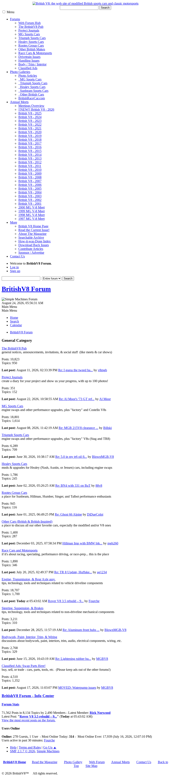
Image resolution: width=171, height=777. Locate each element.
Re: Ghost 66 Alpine (68, 514)
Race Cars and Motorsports (20, 550)
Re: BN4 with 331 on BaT (73, 485)
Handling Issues (28, 60)
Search (105, 7)
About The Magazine (32, 234)
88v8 (99, 485)
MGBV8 (102, 659)
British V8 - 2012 (29, 162)
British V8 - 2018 (29, 139)
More (13, 222)
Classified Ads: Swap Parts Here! (23, 666)
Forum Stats (10, 704)
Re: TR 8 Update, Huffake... (73, 572)
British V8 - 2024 (29, 117)
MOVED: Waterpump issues (77, 687)
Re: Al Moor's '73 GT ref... (76, 399)
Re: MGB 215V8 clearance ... (78, 428)
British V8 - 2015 (29, 151)
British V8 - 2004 (29, 192)
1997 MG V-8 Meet (31, 218)
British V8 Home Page (33, 226)
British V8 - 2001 (29, 203)
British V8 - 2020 (29, 132)
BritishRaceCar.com (31, 98)
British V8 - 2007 (29, 181)
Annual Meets (19, 102)
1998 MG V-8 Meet (31, 215)
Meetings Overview (31, 106)
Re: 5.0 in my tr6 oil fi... (71, 456)
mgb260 (112, 543)
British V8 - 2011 (29, 166)
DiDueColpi (95, 514)
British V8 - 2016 (29, 147)
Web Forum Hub (29, 23)
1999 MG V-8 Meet (31, 211)
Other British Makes (31, 49)
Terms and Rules (30, 747)
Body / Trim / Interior (32, 64)
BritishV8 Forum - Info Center (28, 696)
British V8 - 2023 (29, 121)
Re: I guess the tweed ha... (75, 370)
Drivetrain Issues (29, 57)
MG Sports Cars (29, 34)
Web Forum (97, 762)
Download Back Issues (33, 245)
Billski (107, 428)
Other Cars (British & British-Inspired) (27, 521)
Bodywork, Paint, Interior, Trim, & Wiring (29, 637)
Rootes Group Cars (31, 45)
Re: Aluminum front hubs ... (81, 630)
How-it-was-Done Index (34, 241)
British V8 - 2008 (29, 177)
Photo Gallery (73, 762)
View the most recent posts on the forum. (28, 720)
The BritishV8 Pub (30, 26)
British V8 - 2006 (29, 185)
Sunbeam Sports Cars (33, 90)
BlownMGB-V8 (103, 456)
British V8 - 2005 (29, 188)
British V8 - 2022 (29, 124)
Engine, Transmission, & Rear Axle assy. (28, 579)
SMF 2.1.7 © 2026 (22, 751)
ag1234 (102, 572)
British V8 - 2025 (29, 113)
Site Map (91, 766)
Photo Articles (27, 75)
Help (13, 747)
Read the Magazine (44, 762)
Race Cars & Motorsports (35, 53)
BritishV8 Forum (26, 289)
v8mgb (102, 370)
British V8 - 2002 (29, 200)
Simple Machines (48, 751)
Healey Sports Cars (31, 42)
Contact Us (17, 256)
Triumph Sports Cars (32, 38)
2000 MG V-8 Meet (31, 207)
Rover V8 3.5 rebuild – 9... (66, 601)
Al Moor (105, 399)
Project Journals (28, 30)
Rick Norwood (100, 712)
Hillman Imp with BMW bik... (82, 543)
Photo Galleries (20, 72)
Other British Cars (31, 94)
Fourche (94, 601)
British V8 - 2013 (29, 158)
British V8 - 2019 (29, 136)
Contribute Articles (30, 249)
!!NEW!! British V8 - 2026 (36, 109)
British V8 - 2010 (29, 170)
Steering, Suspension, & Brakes (22, 608)
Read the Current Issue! (33, 230)
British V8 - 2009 (29, 173)
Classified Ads (27, 68)
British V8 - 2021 (29, 128)
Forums (15, 19)
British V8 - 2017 (29, 143)
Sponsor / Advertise (31, 252)
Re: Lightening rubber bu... (73, 659)
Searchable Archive (31, 237)
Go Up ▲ (50, 747)
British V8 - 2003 (29, 196)
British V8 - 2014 (29, 154)
